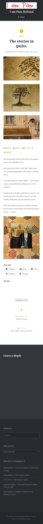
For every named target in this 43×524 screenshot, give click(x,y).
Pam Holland (18, 52)
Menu (22, 17)
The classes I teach (22, 475)
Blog (21, 36)
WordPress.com (25, 519)
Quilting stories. (21, 300)
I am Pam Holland (21, 11)
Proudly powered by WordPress (18, 516)
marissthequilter (10, 484)
